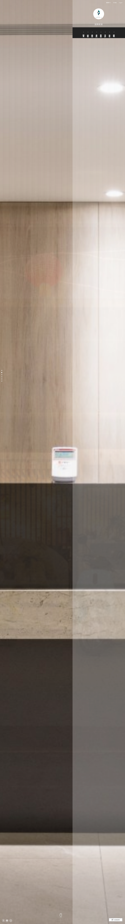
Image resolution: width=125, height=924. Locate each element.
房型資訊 (96, 34)
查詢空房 (117, 920)
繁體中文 (108, 2)
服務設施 (101, 34)
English (120, 2)
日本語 (114, 2)
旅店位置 (109, 34)
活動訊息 (92, 34)
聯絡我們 (114, 34)
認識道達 (88, 34)
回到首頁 (83, 34)
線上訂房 (105, 34)
